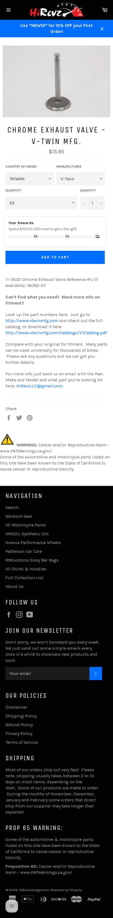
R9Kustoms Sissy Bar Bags (32, 560)
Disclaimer (16, 707)
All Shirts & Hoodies (25, 568)
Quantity (88, 190)
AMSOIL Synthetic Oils (27, 533)
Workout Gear (18, 516)
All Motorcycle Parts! (25, 525)
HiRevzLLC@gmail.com (39, 385)
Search (12, 507)
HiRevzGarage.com (34, 890)
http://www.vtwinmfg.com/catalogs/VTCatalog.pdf (56, 332)
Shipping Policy (21, 716)
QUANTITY (13, 190)
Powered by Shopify (66, 890)
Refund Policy (19, 724)
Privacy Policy (18, 733)
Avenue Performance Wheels (33, 542)
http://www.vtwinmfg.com (31, 320)
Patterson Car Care (23, 551)
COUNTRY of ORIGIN (20, 166)
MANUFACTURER (68, 166)
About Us (14, 586)
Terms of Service (21, 742)
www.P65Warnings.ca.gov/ (46, 872)
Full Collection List (24, 577)
